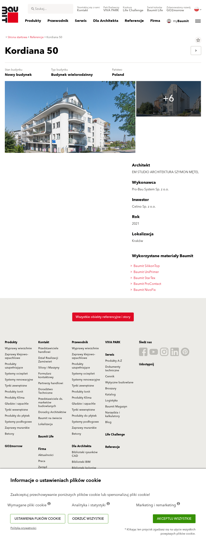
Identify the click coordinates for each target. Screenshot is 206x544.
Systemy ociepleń (16, 373)
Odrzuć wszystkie (88, 519)
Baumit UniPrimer (146, 272)
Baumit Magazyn (116, 406)
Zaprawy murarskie (17, 427)
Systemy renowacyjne (19, 379)
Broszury (110, 388)
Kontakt (43, 342)
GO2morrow (13, 446)
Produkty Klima (15, 397)
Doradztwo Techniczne (45, 391)
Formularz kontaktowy (46, 375)
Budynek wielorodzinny (72, 75)
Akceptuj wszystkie (174, 519)
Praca (41, 461)
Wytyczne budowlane (119, 382)
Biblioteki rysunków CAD (85, 454)
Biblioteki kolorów (84, 468)
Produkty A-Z (113, 360)
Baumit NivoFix (144, 290)
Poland (118, 75)
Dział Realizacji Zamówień (48, 360)
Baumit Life (46, 436)
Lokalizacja (45, 424)
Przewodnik (80, 342)
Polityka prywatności (23, 528)
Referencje (112, 447)
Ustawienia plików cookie (37, 519)
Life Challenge (115, 434)
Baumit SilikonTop (146, 266)
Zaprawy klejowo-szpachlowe (16, 356)
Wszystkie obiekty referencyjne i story (103, 317)
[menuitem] (88, 9)
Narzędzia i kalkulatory (112, 414)
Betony (9, 433)
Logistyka (111, 400)
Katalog (110, 394)
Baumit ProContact (147, 284)
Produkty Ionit (14, 391)
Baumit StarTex (144, 278)
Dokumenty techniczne (112, 368)
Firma (42, 449)
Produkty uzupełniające (14, 366)
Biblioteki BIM (81, 462)
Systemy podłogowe (18, 421)
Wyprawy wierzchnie (18, 348)
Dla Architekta (81, 446)
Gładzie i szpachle (17, 403)
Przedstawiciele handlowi (48, 350)
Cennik (109, 376)
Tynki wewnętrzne (16, 409)
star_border (198, 40)
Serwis (109, 354)
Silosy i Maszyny (48, 367)
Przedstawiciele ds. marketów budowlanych (50, 403)
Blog (108, 422)
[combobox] (50, 9)
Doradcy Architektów (52, 412)
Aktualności (46, 455)
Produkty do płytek (17, 415)
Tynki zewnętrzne (16, 385)
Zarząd (42, 467)
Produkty (11, 342)
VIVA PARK (112, 342)
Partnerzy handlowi (50, 383)
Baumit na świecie (50, 418)
